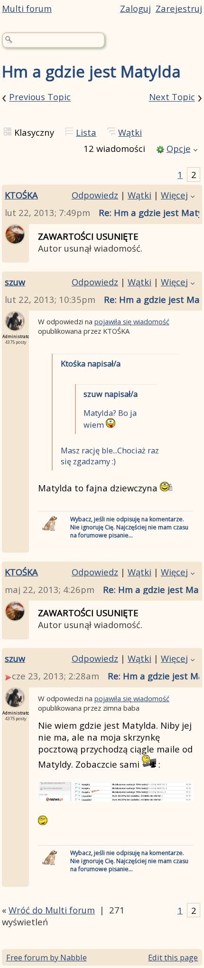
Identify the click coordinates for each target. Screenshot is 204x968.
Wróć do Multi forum (52, 910)
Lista (86, 132)
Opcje (179, 148)
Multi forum (27, 8)
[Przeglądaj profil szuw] (15, 325)
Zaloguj (135, 8)
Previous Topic (40, 97)
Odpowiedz (95, 195)
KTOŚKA (21, 195)
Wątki (130, 132)
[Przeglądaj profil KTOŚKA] (15, 238)
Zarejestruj (179, 8)
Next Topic (172, 97)
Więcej (174, 195)
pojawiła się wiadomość (131, 321)
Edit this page (173, 957)
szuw (15, 282)
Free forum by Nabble (46, 957)
